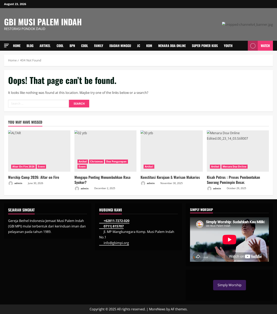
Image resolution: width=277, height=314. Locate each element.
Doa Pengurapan (116, 161)
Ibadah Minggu (120, 45)
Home (16, 45)
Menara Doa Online (172, 45)
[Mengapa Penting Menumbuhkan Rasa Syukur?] (105, 151)
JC (138, 45)
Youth (228, 45)
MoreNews (157, 309)
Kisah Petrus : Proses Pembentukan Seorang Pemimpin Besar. (233, 180)
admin (18, 183)
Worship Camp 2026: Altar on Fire (33, 177)
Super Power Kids (205, 45)
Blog (30, 45)
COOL (60, 45)
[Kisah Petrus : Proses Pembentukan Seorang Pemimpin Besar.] (238, 151)
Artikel (45, 45)
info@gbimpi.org (116, 243)
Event (41, 166)
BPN (72, 45)
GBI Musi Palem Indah (43, 22)
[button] (6, 45)
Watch (265, 45)
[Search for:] (38, 103)
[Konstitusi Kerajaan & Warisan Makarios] (172, 151)
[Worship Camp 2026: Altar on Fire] (39, 151)
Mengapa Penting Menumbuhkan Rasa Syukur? (102, 180)
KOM (149, 45)
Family (98, 45)
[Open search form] (243, 46)
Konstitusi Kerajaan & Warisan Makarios (170, 177)
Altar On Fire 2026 (23, 166)
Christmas (96, 161)
